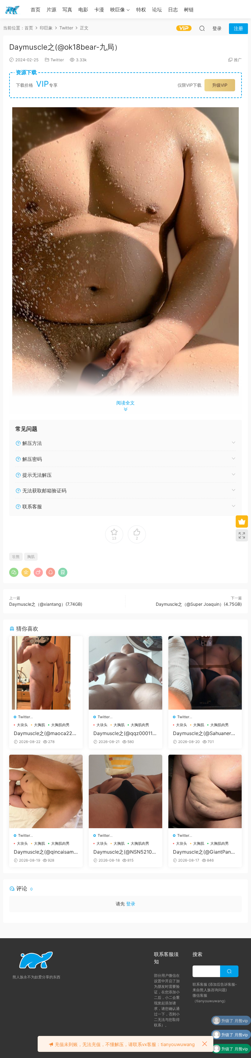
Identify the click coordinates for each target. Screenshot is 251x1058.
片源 (51, 9)
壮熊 (16, 556)
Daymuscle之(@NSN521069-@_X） (124, 852)
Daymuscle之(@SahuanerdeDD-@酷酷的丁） (205, 733)
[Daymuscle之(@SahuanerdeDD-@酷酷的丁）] (205, 673)
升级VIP (219, 85)
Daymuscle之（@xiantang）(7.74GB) (45, 604)
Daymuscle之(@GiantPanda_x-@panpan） (205, 852)
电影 (83, 9)
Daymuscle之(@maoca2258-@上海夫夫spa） (44, 733)
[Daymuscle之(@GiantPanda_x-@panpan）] (205, 791)
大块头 (22, 724)
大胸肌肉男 (60, 724)
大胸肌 (39, 724)
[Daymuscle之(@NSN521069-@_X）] (125, 791)
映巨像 (117, 9)
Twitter (57, 59)
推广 (238, 59)
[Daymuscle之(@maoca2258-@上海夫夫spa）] (46, 673)
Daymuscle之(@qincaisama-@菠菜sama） (45, 852)
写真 (67, 9)
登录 (130, 904)
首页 (35, 9)
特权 (141, 9)
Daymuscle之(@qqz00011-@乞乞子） (124, 733)
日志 (173, 9)
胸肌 (31, 556)
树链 (189, 9)
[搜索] (202, 28)
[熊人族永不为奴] (12, 9)
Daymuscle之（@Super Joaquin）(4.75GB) (199, 604)
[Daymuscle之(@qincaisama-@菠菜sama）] (46, 791)
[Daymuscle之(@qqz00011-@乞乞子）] (125, 673)
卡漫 (99, 9)
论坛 (157, 9)
